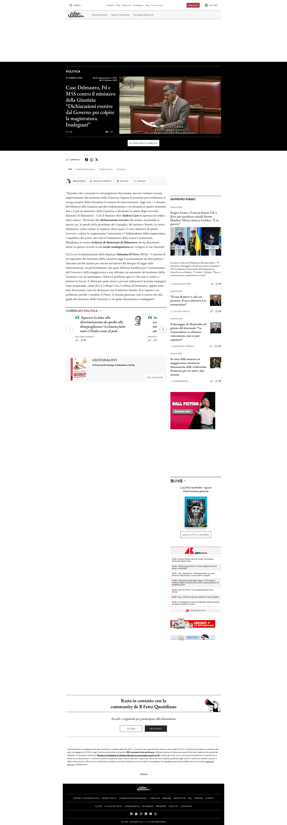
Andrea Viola (155, 337)
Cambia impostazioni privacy (133, 798)
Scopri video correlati (143, 143)
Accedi (131, 728)
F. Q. (69, 132)
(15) (219, 311)
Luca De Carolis (180, 311)
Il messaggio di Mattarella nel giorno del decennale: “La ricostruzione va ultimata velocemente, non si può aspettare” (188, 332)
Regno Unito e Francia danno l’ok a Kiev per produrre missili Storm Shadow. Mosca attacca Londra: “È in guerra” (194, 218)
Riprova (143, 773)
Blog (118, 5)
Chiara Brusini (179, 381)
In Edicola (111, 5)
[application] (170, 105)
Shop (147, 5)
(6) (157, 340)
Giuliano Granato (84, 337)
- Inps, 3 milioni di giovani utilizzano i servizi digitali (195, 597)
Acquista (155, 377)
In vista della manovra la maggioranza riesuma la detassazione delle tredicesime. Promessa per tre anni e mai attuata (188, 366)
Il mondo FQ (156, 5)
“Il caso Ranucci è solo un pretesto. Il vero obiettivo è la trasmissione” (188, 300)
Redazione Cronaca (182, 346)
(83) (115, 132)
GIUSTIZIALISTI (104, 360)
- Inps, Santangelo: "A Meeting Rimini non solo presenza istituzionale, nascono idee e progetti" (193, 574)
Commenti (74, 159)
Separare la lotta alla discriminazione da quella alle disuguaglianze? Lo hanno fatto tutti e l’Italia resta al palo (102, 324)
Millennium (126, 5)
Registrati (156, 728)
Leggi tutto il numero (195, 534)
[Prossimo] (163, 329)
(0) (85, 340)
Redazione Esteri (180, 284)
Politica (73, 71)
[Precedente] (69, 329)
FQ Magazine (138, 5)
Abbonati (193, 5)
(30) (219, 346)
